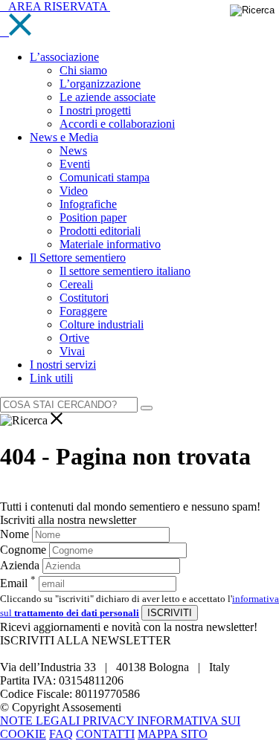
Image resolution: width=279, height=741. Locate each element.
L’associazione (64, 57)
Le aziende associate (107, 97)
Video (74, 190)
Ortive (74, 337)
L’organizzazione (100, 83)
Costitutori (84, 297)
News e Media (64, 137)
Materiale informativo (110, 244)
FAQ (61, 734)
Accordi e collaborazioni (117, 123)
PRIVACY (110, 720)
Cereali (76, 284)
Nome (14, 534)
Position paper (93, 217)
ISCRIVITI (169, 612)
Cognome (23, 549)
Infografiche (88, 204)
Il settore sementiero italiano (125, 271)
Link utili (51, 378)
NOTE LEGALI (41, 720)
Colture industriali (102, 324)
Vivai (72, 351)
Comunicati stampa (105, 177)
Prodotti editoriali (100, 230)
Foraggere (83, 311)
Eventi (75, 164)
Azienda (19, 565)
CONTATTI (105, 734)
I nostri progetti (95, 110)
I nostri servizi (63, 364)
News (73, 150)
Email (18, 583)
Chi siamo (83, 70)
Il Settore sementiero (78, 257)
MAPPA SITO (173, 734)
